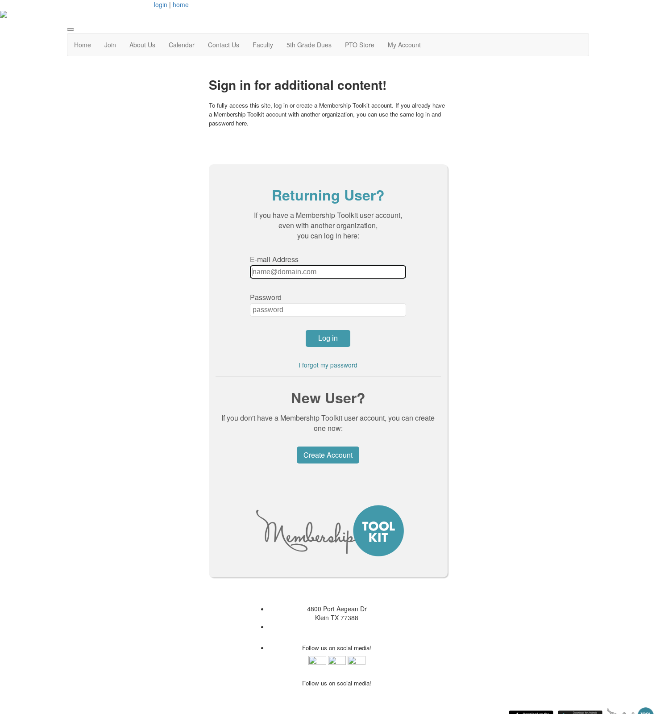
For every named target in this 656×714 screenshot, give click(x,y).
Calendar (182, 44)
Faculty (263, 44)
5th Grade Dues (309, 44)
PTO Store (359, 44)
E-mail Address (274, 259)
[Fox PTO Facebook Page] (317, 664)
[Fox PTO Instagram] (337, 664)
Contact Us (223, 44)
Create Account (328, 455)
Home (82, 44)
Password (266, 297)
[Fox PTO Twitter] (356, 664)
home (181, 4)
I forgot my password (328, 364)
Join (110, 44)
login (160, 4)
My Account (404, 44)
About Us (142, 44)
